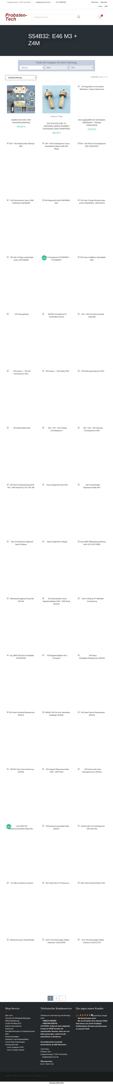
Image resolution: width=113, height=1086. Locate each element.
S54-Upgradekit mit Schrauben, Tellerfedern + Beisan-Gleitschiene (92, 122)
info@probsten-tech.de (43, 2)
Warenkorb (104, 2)
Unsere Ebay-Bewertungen (15, 1042)
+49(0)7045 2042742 (49, 1023)
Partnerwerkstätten (12, 1037)
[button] (92, 134)
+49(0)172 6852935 (49, 1021)
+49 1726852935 (60, 2)
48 (100, 77)
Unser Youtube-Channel (15, 1050)
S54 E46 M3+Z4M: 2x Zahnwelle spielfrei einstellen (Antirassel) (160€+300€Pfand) (56, 126)
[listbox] (31, 67)
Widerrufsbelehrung (12, 1021)
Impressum (9, 1029)
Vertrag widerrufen (11, 1044)
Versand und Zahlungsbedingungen (17, 1018)
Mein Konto (95, 2)
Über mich (9, 1015)
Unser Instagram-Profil (15, 1047)
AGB (106, 6)
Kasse (100, 6)
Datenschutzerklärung (13, 1026)
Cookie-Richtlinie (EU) (13, 1023)
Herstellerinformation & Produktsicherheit (20, 1031)
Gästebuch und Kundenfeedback (17, 1039)
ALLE (106, 77)
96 (103, 77)
